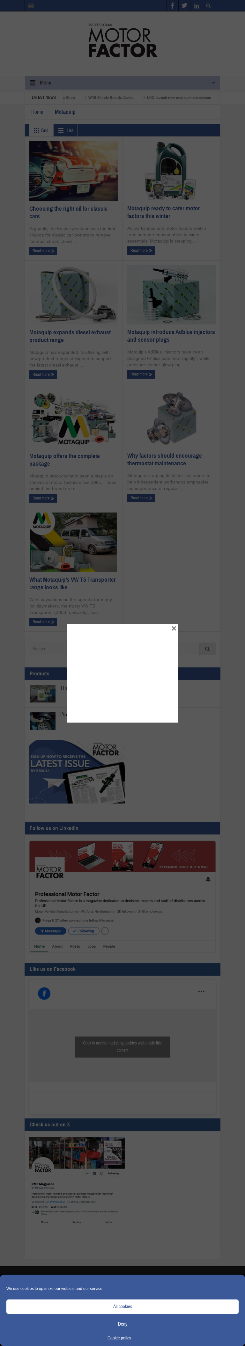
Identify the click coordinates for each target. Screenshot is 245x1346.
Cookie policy (119, 1338)
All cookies (122, 1307)
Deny (122, 1324)
